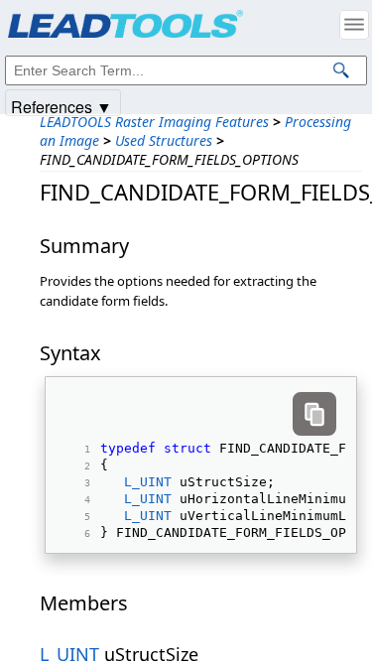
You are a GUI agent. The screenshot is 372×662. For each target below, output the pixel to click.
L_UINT (148, 481)
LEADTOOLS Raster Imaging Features (154, 121)
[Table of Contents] (354, 25)
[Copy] (314, 414)
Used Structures (163, 140)
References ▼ (61, 105)
